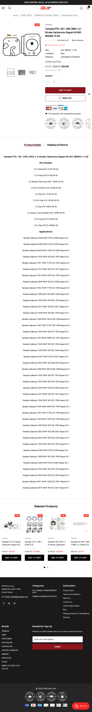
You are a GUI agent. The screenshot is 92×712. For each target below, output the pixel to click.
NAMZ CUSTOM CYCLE (11, 666)
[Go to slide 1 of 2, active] (44, 567)
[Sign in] (81, 8)
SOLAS (4, 662)
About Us (66, 598)
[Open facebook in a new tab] (4, 603)
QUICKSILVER (7, 646)
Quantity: (49, 76)
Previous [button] (6, 531)
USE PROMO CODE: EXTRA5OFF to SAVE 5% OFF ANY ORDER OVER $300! (46, 2)
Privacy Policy (68, 590)
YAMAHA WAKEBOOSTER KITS (44, 596)
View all (5, 669)
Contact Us (67, 602)
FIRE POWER (7, 639)
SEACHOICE (6, 658)
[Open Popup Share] (89, 94)
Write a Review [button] (77, 40)
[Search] (9, 7)
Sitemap (66, 617)
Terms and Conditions (71, 594)
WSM (4, 635)
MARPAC (5, 654)
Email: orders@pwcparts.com (16, 597)
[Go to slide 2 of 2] (47, 567)
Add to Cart (11, 558)
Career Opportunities (71, 606)
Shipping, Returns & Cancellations (76, 613)
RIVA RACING (7, 642)
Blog (65, 610)
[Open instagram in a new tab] (14, 603)
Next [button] (86, 531)
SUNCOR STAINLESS (10, 650)
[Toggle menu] (3, 8)
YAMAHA (5, 631)
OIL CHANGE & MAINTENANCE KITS (44, 591)
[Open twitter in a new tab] (9, 603)
